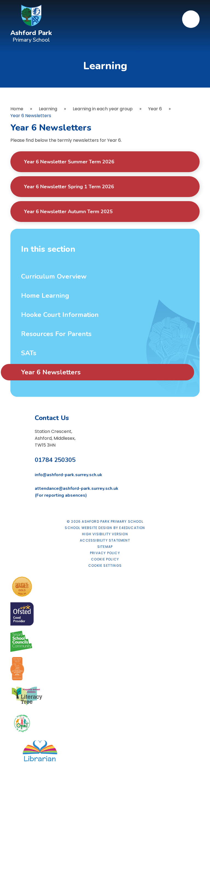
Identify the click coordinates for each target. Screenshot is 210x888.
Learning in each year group (103, 109)
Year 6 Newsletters (30, 115)
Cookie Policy (105, 559)
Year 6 (155, 109)
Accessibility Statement (105, 540)
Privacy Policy (105, 553)
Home (16, 109)
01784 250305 (55, 460)
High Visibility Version (105, 534)
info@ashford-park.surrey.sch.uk (68, 475)
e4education (132, 527)
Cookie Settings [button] (105, 565)
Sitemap (105, 546)
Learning (48, 109)
